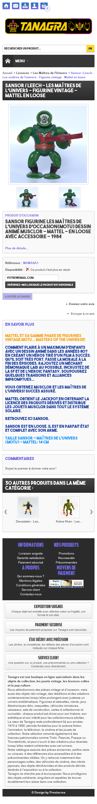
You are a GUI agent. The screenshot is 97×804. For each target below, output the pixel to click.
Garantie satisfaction (31, 558)
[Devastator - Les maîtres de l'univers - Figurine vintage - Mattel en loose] (28, 507)
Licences (22, 73)
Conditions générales (30, 585)
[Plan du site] (25, 6)
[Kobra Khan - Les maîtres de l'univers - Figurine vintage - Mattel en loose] (69, 507)
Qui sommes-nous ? (30, 576)
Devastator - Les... (28, 522)
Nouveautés (66, 558)
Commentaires (19, 458)
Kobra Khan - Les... (69, 522)
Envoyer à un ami (83, 314)
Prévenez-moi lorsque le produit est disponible (40, 284)
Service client (31, 590)
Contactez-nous (31, 594)
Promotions (66, 554)
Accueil (7, 73)
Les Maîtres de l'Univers (50, 73)
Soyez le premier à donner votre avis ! (30, 468)
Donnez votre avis (82, 304)
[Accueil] (6, 6)
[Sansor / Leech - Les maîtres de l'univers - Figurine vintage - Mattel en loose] (27, 197)
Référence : (13, 263)
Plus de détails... (16, 248)
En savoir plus (19, 324)
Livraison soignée (31, 554)
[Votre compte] (34, 6)
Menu (20, 61)
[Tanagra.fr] (48, 27)
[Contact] (15, 6)
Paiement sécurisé (30, 562)
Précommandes (66, 562)
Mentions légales (30, 581)
